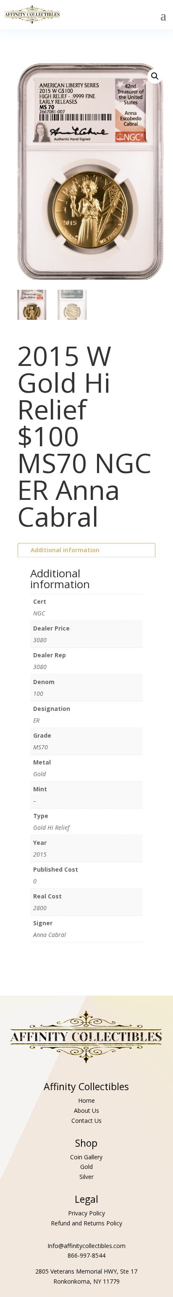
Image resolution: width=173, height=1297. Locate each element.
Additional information (65, 550)
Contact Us (86, 1121)
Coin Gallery (86, 1157)
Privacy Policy (86, 1213)
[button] (155, 76)
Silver (86, 1177)
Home (86, 1100)
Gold (86, 1167)
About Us (86, 1110)
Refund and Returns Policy (86, 1223)
